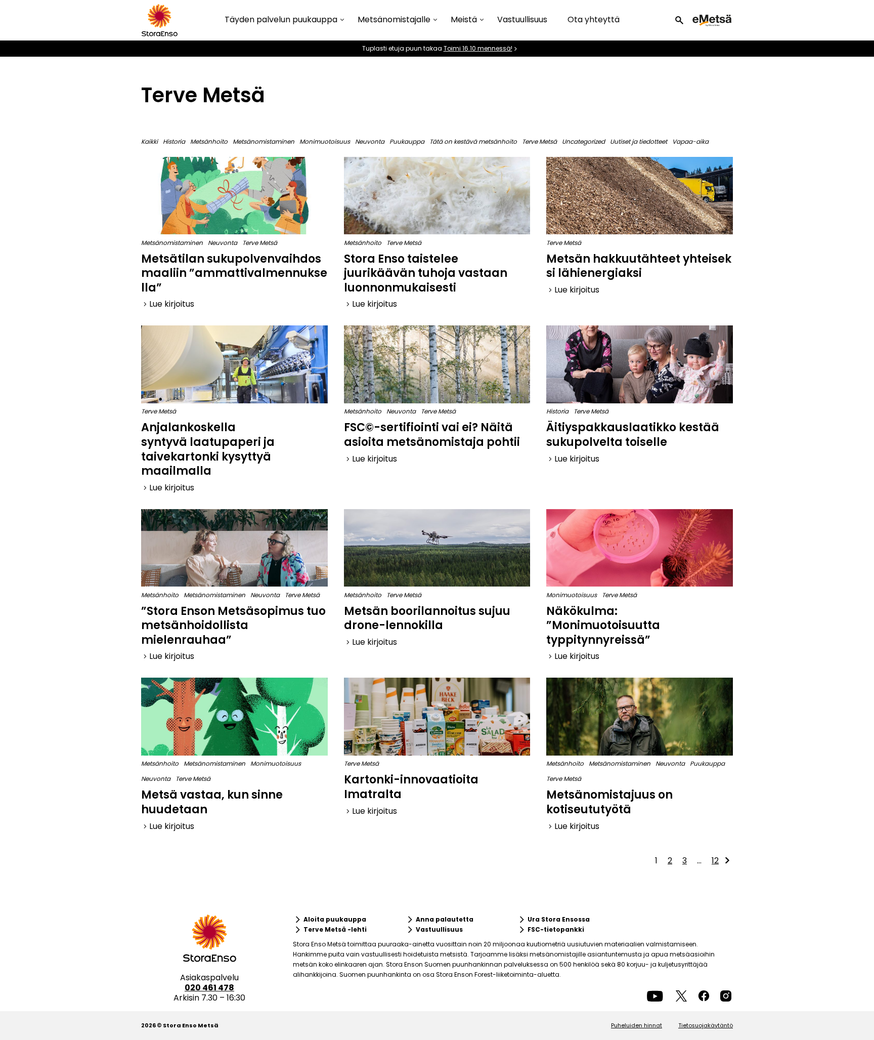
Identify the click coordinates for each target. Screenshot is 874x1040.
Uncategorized (583, 141)
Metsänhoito (209, 141)
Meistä (464, 20)
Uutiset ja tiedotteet (638, 141)
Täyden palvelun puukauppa (281, 20)
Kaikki (149, 141)
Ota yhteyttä (593, 19)
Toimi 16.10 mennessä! (478, 48)
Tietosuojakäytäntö (705, 1025)
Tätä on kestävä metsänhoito (473, 141)
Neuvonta (369, 141)
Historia (174, 141)
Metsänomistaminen (263, 141)
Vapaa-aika (690, 141)
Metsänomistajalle (394, 20)
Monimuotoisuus (324, 141)
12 (715, 860)
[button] (679, 20)
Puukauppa (406, 141)
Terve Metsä (539, 141)
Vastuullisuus (522, 19)
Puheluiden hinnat (636, 1025)
